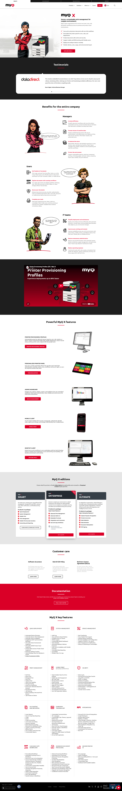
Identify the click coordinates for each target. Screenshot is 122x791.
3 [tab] (54, 91)
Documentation (76, 1)
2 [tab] (53, 91)
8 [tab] (61, 91)
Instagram (101, 787)
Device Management (33, 399)
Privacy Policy (62, 786)
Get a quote (61, 534)
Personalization (33, 373)
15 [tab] (70, 91)
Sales (99, 5)
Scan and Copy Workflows (56, 522)
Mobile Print (23, 516)
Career (94, 5)
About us (87, 5)
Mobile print (33, 426)
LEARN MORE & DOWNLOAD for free (30, 527)
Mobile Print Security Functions (27, 520)
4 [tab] (55, 91)
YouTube (98, 787)
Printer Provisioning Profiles (36, 346)
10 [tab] (63, 91)
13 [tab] (67, 91)
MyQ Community (45, 1)
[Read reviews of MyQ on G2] (114, 787)
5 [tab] (57, 91)
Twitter (92, 787)
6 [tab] (58, 91)
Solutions (79, 5)
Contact (107, 1)
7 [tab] (59, 91)
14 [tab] (69, 91)
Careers (49, 786)
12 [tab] (66, 91)
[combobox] (108, 5)
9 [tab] (62, 91)
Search (114, 5)
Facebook (95, 787)
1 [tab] (51, 91)
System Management (25, 514)
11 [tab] (65, 91)
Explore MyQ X (68, 51)
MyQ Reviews (107, 786)
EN (108, 5)
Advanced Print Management (57, 513)
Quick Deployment (24, 511)
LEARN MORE (57, 576)
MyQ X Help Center (61, 603)
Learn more (33, 576)
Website (15, 1)
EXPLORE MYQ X (33, 457)
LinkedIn (89, 787)
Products (71, 5)
